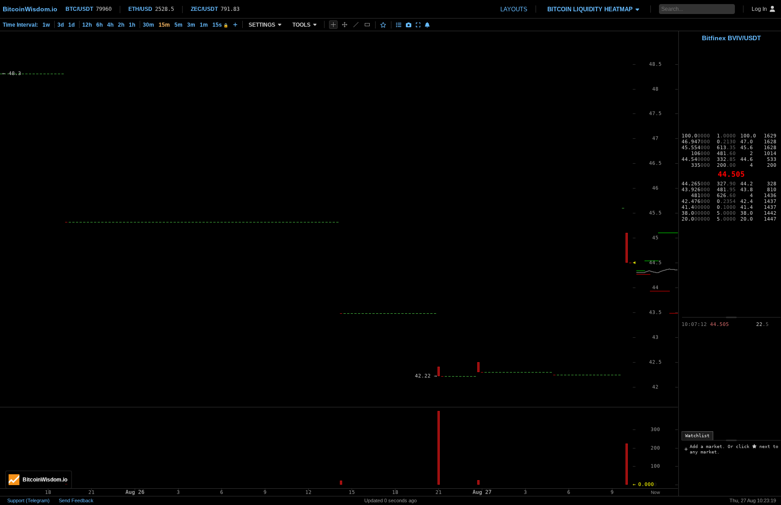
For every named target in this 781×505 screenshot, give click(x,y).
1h (132, 25)
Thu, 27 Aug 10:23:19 (752, 500)
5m (178, 25)
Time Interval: (20, 25)
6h (99, 25)
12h (87, 25)
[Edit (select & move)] (344, 24)
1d (71, 25)
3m (191, 25)
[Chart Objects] (398, 25)
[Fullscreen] (418, 25)
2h (121, 25)
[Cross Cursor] (333, 24)
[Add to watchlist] (383, 25)
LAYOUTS (513, 9)
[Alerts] (427, 25)
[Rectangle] (367, 24)
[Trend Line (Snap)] (356, 24)
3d (60, 25)
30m (148, 25)
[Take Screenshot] (408, 25)
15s (220, 25)
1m (204, 25)
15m (164, 25)
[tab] (697, 435)
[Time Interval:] (235, 24)
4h (110, 25)
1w (46, 25)
